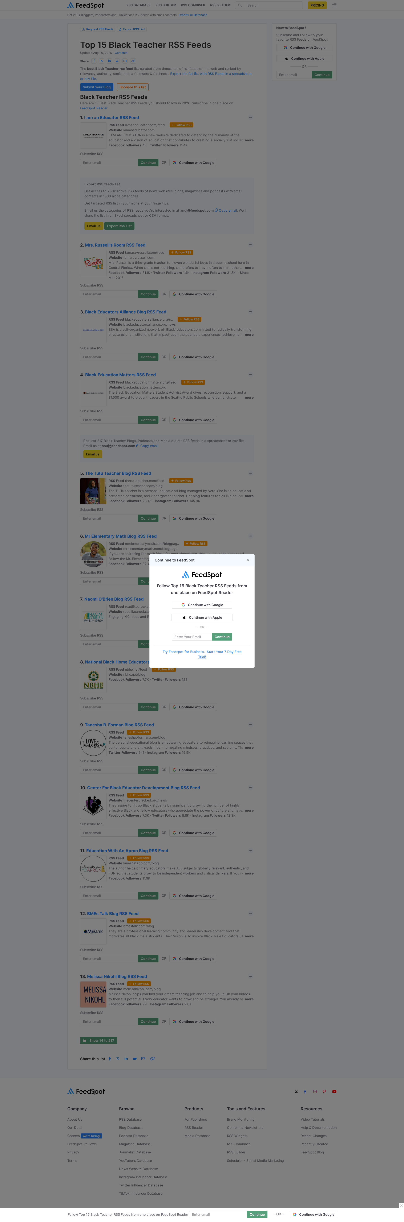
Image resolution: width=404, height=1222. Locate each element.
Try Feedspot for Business (183, 652)
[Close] (248, 560)
